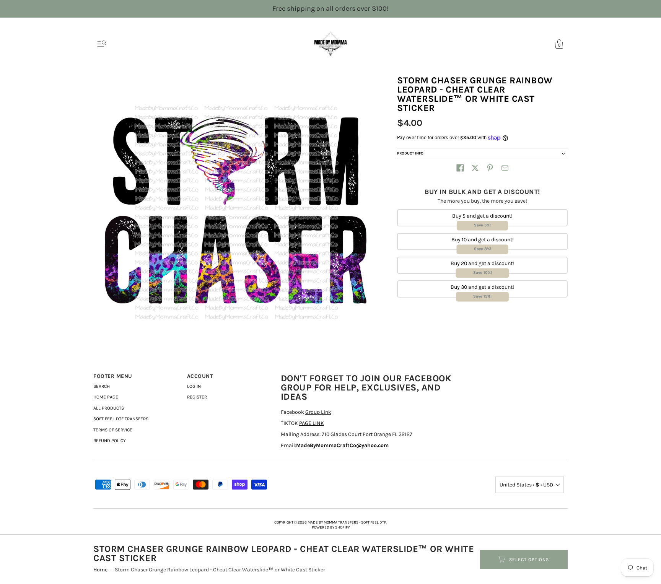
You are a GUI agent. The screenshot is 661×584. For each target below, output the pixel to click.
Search (101, 386)
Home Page (105, 397)
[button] (460, 168)
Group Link (318, 412)
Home (100, 569)
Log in (194, 386)
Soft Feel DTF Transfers (120, 418)
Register (197, 397)
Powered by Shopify (331, 527)
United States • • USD (526, 485)
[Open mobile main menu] (101, 44)
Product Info (410, 153)
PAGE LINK (311, 423)
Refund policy (109, 440)
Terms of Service (112, 430)
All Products (108, 408)
